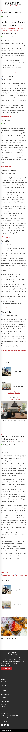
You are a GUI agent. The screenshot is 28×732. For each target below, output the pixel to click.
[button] (2, 409)
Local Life (3, 10)
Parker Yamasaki (6, 441)
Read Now (11, 377)
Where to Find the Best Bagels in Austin (13, 639)
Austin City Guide (14, 616)
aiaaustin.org (5, 572)
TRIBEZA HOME (14, 399)
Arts (2, 434)
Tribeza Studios (6, 660)
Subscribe (17, 377)
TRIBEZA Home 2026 (18, 386)
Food (2, 637)
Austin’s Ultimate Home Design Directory (14, 421)
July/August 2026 (16, 371)
